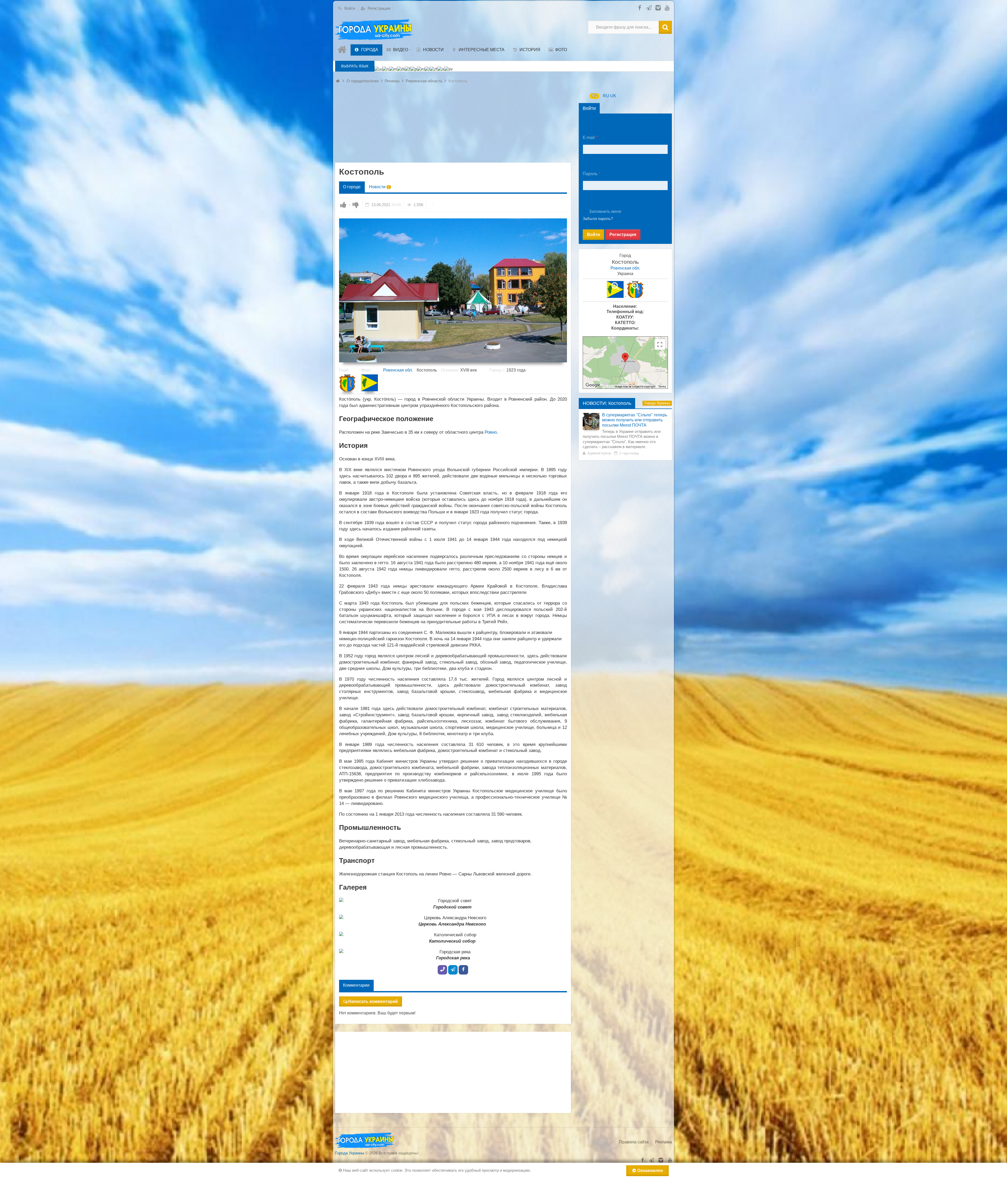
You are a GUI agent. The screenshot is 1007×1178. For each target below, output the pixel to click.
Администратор (599, 453)
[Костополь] (453, 290)
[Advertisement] (453, 126)
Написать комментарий (373, 1001)
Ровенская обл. (398, 370)
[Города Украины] (374, 29)
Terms (662, 386)
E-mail (589, 137)
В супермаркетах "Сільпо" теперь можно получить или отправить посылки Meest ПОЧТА (634, 420)
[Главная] (342, 49)
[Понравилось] (343, 205)
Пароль (590, 173)
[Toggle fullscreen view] (660, 344)
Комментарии (356, 985)
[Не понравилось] (355, 205)
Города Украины (657, 403)
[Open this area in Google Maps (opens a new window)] (593, 385)
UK (613, 96)
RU (594, 96)
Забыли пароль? (598, 218)
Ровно (491, 432)
